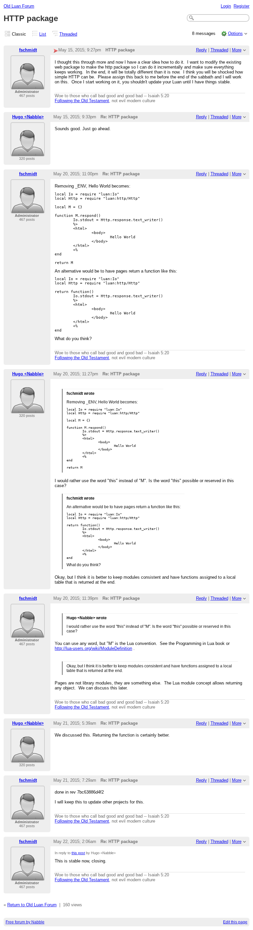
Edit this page (235, 922)
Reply (201, 49)
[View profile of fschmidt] (28, 85)
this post (78, 853)
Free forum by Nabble (25, 922)
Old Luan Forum (19, 6)
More (236, 49)
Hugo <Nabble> (28, 116)
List (42, 34)
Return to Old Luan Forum (32, 904)
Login (226, 6)
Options (235, 33)
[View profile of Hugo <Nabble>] (28, 152)
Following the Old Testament (82, 100)
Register (241, 6)
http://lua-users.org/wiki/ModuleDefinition (93, 648)
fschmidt (28, 49)
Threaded (68, 34)
